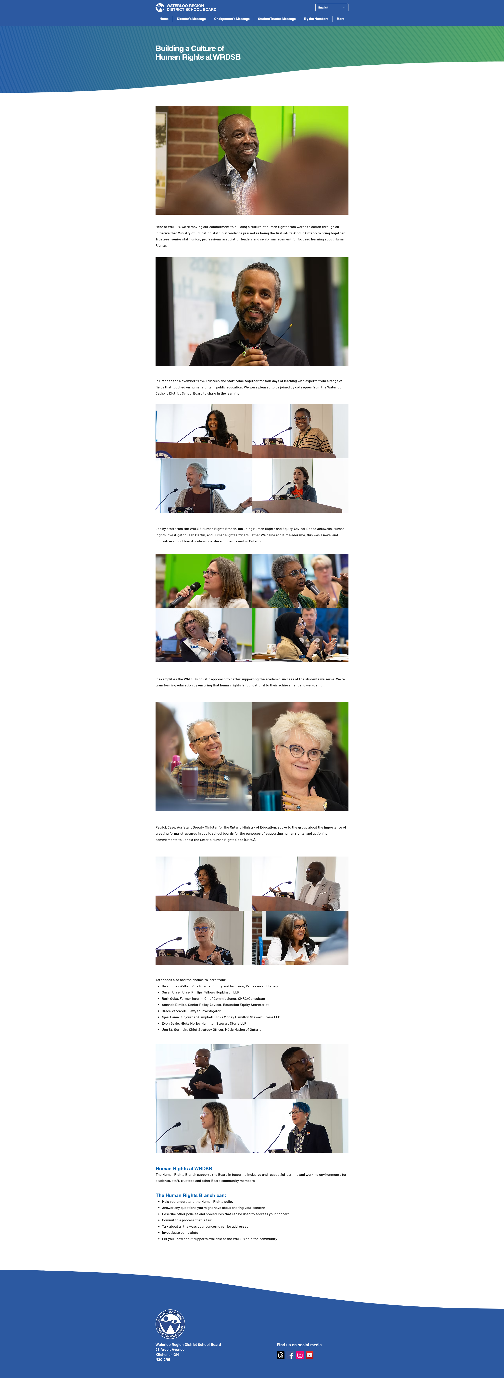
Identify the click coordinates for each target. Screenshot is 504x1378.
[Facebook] (290, 1355)
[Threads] (280, 1355)
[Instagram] (300, 1355)
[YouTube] (309, 1355)
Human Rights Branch (179, 1174)
